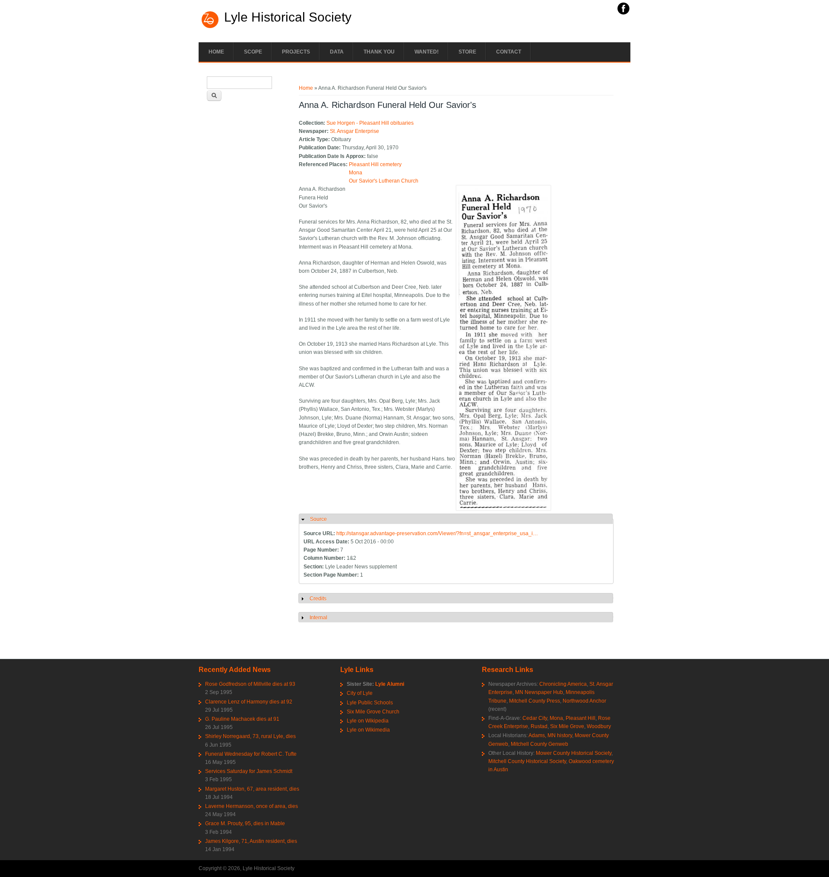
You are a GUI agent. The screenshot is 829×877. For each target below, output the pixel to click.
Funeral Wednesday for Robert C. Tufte (251, 754)
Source (318, 519)
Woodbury (599, 726)
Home (216, 52)
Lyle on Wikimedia (368, 730)
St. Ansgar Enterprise (354, 131)
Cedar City (534, 718)
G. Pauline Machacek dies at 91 (242, 719)
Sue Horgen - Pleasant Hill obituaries (370, 123)
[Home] (210, 27)
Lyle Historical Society (287, 17)
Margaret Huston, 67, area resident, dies (252, 789)
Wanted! (426, 52)
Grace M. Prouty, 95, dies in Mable (245, 823)
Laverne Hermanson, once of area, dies (251, 806)
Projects (296, 52)
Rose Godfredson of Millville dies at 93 (250, 684)
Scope (253, 52)
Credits (318, 599)
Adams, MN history (550, 735)
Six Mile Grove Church (373, 712)
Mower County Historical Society (573, 753)
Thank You (379, 52)
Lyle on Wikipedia (368, 721)
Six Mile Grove (567, 726)
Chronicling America (563, 684)
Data (337, 52)
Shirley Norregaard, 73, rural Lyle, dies (250, 736)
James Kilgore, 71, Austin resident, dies (251, 841)
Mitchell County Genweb (539, 744)
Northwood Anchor (584, 701)
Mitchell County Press (534, 701)
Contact (508, 52)
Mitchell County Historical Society (527, 761)
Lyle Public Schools (370, 703)
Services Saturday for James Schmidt (248, 771)
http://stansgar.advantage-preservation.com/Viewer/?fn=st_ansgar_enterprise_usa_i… (437, 533)
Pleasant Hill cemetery (375, 164)
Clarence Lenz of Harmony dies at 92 (248, 702)
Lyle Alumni (389, 684)
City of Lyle (360, 693)
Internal (318, 618)
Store (467, 52)
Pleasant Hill (580, 718)
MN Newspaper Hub (539, 692)
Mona (355, 173)
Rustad (539, 726)
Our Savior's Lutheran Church (383, 181)
